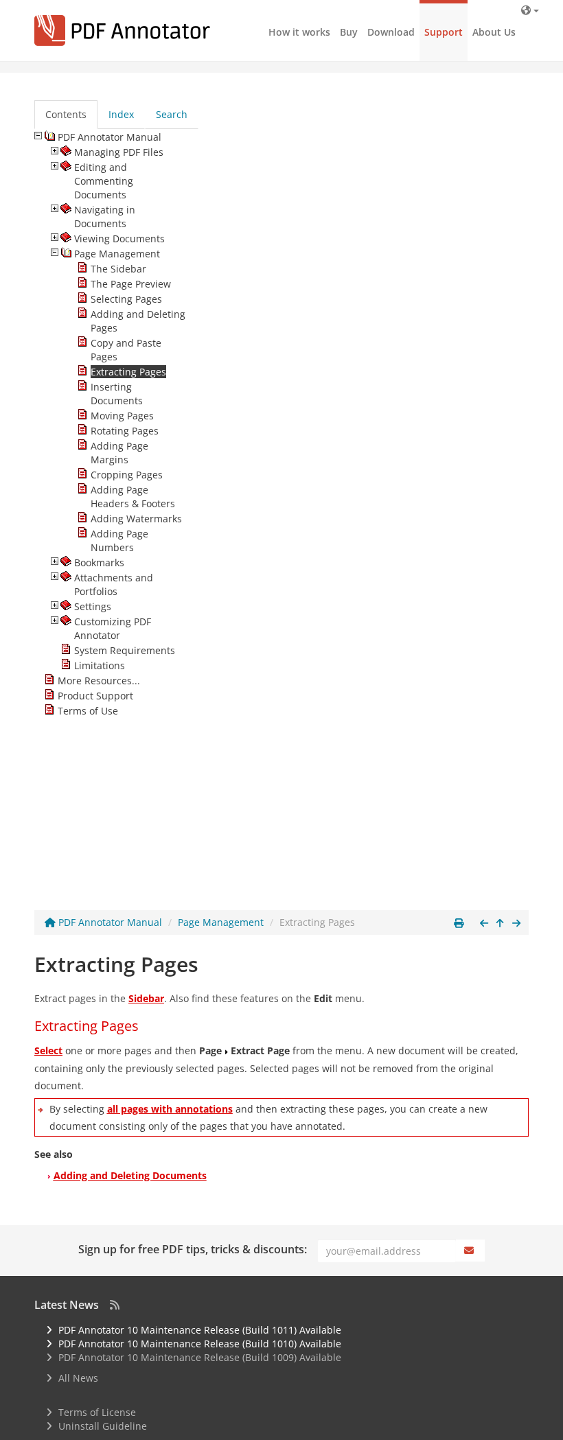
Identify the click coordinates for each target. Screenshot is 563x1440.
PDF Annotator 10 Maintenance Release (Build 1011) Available (199, 1329)
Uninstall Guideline (102, 1425)
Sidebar (146, 998)
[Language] (530, 9)
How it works (299, 31)
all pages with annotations (170, 1108)
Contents (66, 114)
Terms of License (97, 1412)
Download (391, 31)
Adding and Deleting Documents (130, 1175)
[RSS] (115, 1304)
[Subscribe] (470, 1251)
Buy (349, 31)
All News (78, 1377)
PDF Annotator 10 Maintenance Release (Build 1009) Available (199, 1357)
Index (121, 114)
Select (48, 1050)
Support (443, 31)
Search (171, 114)
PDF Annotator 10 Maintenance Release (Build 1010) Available (199, 1343)
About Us (494, 31)
